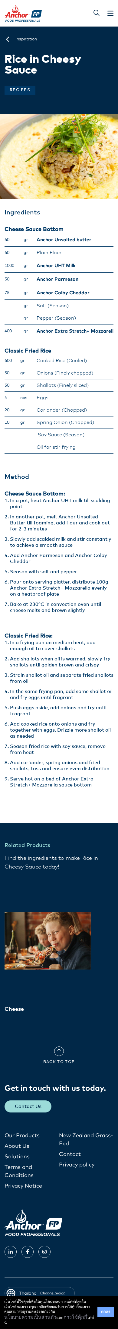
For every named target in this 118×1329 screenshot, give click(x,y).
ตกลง (105, 1312)
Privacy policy (76, 1165)
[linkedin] (11, 1252)
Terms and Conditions (19, 1171)
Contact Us (28, 1106)
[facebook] (27, 1252)
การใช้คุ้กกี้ (75, 1317)
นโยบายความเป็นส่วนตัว (30, 1317)
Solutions (17, 1157)
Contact (70, 1154)
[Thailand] (8, 39)
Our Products (22, 1135)
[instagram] (44, 1252)
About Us (17, 1146)
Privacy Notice (23, 1186)
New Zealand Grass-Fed (86, 1140)
